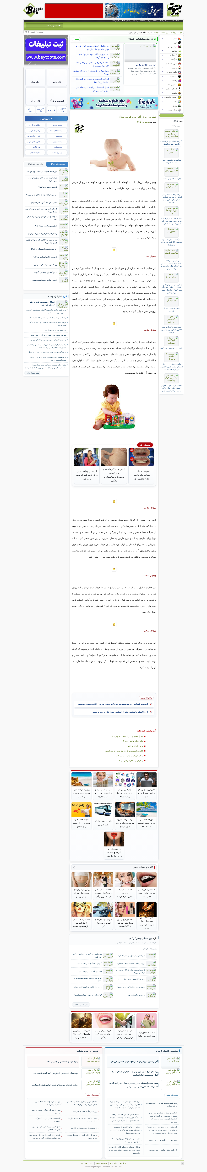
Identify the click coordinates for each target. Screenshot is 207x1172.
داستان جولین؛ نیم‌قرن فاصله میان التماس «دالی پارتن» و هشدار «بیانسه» (82, 1103)
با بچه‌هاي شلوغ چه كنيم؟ (47, 187)
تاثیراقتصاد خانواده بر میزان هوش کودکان (42, 171)
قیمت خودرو (57, 125)
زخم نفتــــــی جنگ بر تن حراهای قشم (163, 1140)
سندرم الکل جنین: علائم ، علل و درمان (131, 979)
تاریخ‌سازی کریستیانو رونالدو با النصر (84, 1128)
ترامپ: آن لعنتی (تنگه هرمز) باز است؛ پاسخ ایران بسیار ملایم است (126, 1140)
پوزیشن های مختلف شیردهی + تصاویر (131, 963)
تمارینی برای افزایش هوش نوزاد (137, 116)
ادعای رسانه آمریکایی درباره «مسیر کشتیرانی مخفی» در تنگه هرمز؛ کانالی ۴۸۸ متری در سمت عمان (124, 1130)
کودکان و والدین (176, 32)
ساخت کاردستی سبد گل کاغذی (171, 309)
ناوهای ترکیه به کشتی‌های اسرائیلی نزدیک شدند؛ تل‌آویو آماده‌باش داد (47, 324)
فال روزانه (35, 101)
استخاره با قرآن (57, 101)
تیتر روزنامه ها (57, 152)
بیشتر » (76, 39)
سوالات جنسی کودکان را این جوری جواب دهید (42, 218)
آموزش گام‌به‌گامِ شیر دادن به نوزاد (89, 963)
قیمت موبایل (57, 141)
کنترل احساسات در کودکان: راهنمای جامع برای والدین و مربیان (92, 89)
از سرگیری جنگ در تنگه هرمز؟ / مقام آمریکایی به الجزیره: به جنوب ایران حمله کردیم (46, 311)
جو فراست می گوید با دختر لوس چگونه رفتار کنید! (87, 955)
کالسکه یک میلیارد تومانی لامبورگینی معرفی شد (47, 1119)
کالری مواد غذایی (33, 136)
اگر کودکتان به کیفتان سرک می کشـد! (88, 995)
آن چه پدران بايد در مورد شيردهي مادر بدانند (88, 979)
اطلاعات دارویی (34, 125)
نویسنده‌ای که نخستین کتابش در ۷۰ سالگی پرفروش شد (55, 1073)
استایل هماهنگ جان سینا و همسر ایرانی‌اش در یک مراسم (55, 1085)
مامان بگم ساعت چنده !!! (133, 741)
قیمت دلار (58, 136)
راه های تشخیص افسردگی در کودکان (43, 249)
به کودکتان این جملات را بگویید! (45, 272)
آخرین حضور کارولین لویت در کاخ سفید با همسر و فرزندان (134, 1061)
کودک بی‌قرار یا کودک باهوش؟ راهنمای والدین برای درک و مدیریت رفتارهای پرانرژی (171, 388)
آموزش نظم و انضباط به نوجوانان (45, 280)
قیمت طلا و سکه (56, 130)
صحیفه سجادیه (34, 152)
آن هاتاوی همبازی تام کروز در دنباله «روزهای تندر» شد (42, 303)
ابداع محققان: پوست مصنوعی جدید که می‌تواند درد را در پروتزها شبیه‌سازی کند (47, 358)
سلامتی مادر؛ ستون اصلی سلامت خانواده (171, 161)
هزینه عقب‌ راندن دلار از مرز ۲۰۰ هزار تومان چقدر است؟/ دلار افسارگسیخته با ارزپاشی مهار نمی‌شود (133, 1085)
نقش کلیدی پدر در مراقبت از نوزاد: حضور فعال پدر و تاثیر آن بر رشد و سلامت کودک (171, 221)
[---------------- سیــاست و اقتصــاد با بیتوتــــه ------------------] (167, 1051)
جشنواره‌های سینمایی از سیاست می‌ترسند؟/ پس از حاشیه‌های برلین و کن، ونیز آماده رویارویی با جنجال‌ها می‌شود (45, 366)
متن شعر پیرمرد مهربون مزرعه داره (131, 955)
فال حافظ (57, 82)
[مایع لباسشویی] (114, 103)
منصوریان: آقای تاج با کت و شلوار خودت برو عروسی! (82, 1136)
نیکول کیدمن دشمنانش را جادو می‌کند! (62, 1061)
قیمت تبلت (58, 147)
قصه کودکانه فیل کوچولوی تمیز (90, 971)
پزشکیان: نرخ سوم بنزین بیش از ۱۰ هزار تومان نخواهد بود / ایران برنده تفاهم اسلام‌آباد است (134, 1073)
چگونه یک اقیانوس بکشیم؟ (171, 179)
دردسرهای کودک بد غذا (136, 995)
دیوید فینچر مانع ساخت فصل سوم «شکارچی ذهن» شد (47, 1103)
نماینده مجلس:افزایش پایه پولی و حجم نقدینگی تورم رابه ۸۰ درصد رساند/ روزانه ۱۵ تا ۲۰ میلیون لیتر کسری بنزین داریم (125, 1117)
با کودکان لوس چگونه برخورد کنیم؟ (129, 756)
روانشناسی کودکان (161, 32)
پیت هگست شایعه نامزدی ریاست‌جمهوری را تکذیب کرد (161, 1104)
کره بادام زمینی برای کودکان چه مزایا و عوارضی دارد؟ (130, 971)
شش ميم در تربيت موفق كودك (45, 226)
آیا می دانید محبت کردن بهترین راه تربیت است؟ (124, 751)
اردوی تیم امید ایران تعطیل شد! (55, 330)
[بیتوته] (33, 16)
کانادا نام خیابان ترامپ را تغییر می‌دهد (163, 1150)
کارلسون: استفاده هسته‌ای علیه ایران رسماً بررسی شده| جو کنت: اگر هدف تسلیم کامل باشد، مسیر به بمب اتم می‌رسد (163, 1117)
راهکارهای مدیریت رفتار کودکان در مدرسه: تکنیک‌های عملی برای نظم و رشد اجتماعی (171, 198)
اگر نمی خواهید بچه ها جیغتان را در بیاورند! (41, 195)
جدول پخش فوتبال (33, 141)
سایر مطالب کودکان (81, 1004)
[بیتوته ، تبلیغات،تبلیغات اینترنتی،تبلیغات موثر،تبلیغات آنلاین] (74, 10)
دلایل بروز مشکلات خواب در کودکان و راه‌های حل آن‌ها (94, 56)
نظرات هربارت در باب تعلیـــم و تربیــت (127, 736)
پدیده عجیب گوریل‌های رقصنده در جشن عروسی (45, 1111)
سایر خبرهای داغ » (32, 373)
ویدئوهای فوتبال (34, 130)
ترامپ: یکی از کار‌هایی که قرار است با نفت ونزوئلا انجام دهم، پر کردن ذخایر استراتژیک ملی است (46, 346)
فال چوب (51, 110)
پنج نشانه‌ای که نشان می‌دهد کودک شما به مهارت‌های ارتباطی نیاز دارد (92, 47)
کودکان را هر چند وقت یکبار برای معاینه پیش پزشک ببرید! (41, 210)
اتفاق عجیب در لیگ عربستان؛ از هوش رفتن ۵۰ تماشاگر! (46, 1128)
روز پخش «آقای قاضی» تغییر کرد (85, 1111)
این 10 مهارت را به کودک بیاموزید (45, 265)
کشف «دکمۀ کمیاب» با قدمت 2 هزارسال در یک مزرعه (82, 1119)
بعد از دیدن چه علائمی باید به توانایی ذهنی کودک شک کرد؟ (41, 241)
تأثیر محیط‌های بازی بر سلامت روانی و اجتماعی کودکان (171, 142)
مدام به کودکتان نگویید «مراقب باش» (43, 202)
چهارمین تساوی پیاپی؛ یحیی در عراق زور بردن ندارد (48, 335)
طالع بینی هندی (62, 110)
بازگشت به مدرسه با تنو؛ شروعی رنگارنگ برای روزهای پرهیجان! (171, 242)
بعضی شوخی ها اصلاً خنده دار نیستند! (131, 987)
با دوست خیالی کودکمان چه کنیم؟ (45, 257)
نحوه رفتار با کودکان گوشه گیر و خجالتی (87, 987)
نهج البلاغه (36, 147)
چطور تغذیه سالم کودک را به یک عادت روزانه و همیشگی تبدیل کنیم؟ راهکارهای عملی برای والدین (171, 289)
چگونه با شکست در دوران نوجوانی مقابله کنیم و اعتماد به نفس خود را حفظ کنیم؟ (171, 367)
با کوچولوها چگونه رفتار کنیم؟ (131, 760)
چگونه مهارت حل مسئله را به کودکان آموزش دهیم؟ (91, 72)
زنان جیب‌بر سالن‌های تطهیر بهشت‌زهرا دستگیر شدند (48, 317)
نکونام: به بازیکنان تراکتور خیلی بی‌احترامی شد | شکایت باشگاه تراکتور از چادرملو (44, 1136)
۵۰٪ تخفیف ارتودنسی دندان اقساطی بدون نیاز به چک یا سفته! (120, 712)
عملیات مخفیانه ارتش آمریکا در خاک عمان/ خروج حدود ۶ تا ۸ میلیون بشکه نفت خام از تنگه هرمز (124, 1150)
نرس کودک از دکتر (135, 746)
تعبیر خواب (30, 110)
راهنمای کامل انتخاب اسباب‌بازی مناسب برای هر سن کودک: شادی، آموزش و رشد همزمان (171, 265)
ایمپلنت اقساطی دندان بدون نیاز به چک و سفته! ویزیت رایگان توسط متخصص (113, 704)
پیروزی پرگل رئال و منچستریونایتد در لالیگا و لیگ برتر (48, 340)
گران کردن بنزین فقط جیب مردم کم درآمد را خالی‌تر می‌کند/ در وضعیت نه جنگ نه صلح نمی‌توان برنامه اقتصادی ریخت (161, 1130)
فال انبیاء (35, 82)
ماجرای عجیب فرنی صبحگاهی (171, 348)
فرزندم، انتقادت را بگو (146, 65)
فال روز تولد (41, 110)
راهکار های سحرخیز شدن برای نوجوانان (42, 233)
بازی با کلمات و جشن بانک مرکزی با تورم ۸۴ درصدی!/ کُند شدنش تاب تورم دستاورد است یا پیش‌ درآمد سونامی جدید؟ (125, 1104)
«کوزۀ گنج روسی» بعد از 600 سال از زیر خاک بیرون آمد (47, 352)
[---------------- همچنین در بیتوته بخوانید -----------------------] (87, 1051)
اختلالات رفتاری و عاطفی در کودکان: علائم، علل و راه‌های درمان (91, 64)
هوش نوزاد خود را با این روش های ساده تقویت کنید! (42, 179)
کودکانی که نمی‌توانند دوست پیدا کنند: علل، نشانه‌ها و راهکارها (92, 80)
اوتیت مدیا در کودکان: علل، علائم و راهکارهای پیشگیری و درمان (171, 329)
